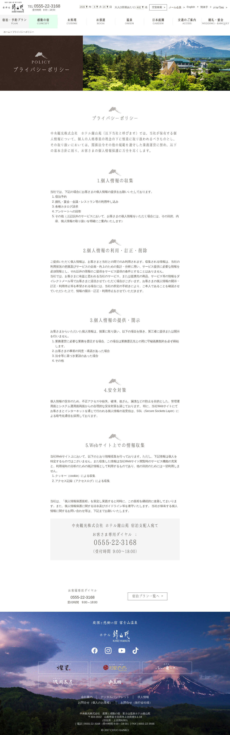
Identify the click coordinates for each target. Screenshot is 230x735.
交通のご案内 (187, 21)
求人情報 (143, 697)
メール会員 (175, 7)
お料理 (72, 21)
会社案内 (87, 697)
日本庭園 (158, 21)
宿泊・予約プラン (14, 21)
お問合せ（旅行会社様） (136, 702)
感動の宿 (43, 21)
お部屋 (100, 21)
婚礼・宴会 (215, 21)
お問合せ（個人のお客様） (95, 702)
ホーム (7, 32)
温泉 (129, 21)
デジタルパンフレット (115, 697)
